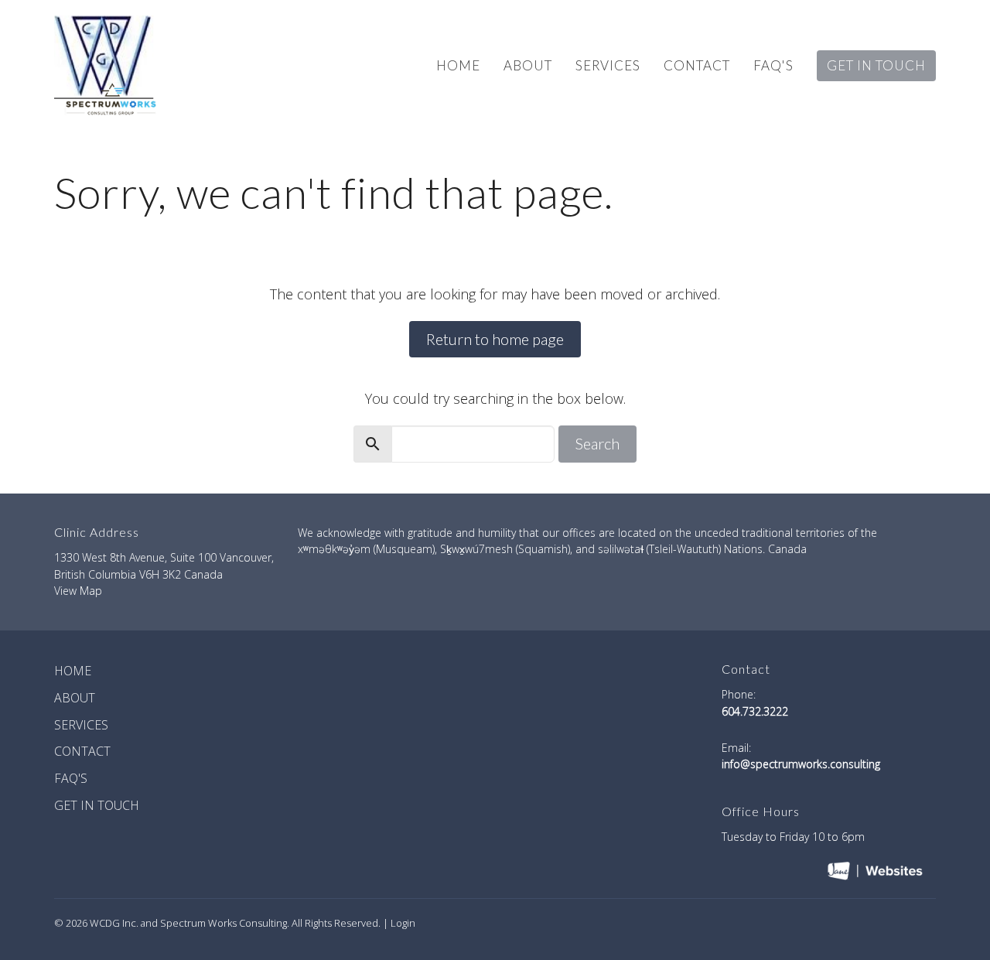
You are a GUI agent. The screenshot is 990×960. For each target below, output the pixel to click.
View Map (78, 590)
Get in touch (876, 65)
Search (597, 443)
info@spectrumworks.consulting (801, 764)
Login (403, 923)
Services (607, 65)
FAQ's (773, 65)
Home (458, 65)
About (528, 65)
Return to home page (495, 339)
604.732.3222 (755, 711)
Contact (697, 65)
